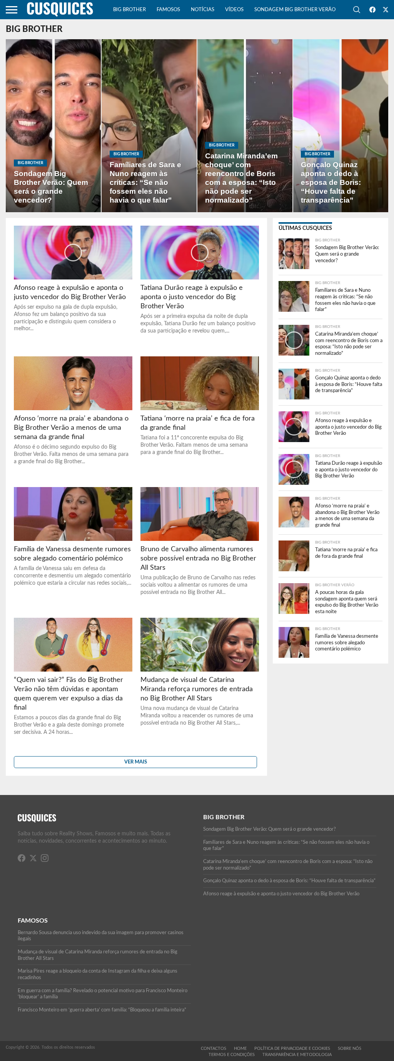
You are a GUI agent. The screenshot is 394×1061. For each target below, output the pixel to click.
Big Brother (129, 9)
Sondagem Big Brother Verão (295, 9)
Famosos (168, 9)
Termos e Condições (232, 1055)
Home (240, 1048)
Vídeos (234, 9)
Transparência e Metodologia (297, 1055)
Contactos (213, 1048)
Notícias (202, 9)
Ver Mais (135, 762)
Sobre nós (349, 1048)
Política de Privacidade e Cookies (292, 1048)
